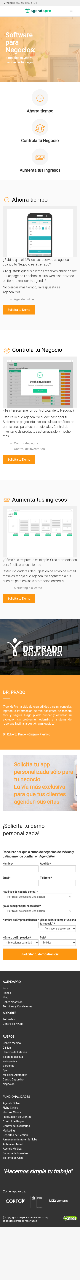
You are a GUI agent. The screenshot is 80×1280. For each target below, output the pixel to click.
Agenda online (24, 299)
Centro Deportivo (13, 1079)
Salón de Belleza (13, 1056)
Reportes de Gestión (15, 1135)
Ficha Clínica (10, 1107)
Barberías (8, 1065)
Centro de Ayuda (13, 1023)
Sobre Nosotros (13, 1002)
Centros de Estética (15, 1052)
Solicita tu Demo (19, 310)
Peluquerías (10, 1061)
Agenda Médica (12, 1148)
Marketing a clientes (28, 588)
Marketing (9, 1130)
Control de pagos (26, 443)
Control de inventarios (29, 449)
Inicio (6, 988)
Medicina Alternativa (15, 1075)
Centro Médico (12, 1043)
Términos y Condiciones (17, 1006)
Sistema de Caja (13, 1157)
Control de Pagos (13, 1121)
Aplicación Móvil (13, 1144)
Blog (5, 997)
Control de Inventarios (16, 1126)
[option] (40, 684)
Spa (5, 1070)
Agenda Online (11, 1103)
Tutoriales (9, 1019)
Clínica (7, 1047)
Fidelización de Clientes (17, 1116)
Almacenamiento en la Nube (20, 1139)
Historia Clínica (12, 1112)
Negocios (9, 1084)
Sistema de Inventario (16, 1153)
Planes (7, 993)
